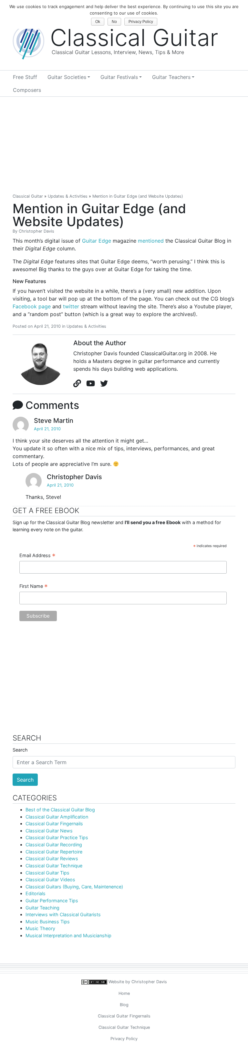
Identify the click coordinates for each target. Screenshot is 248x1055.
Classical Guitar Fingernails (54, 823)
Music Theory (40, 928)
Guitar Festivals (119, 77)
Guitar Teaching (42, 907)
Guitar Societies (66, 77)
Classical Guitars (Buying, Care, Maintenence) (74, 886)
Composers (27, 90)
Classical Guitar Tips (47, 872)
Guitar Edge (96, 240)
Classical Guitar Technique (54, 865)
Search (20, 750)
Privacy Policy (124, 1038)
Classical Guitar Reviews (52, 858)
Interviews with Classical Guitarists (63, 914)
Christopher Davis (36, 231)
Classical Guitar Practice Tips (57, 837)
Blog (124, 1004)
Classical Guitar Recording (54, 844)
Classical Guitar (28, 196)
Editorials (36, 893)
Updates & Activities (68, 196)
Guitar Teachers (171, 77)
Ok (97, 21)
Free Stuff (25, 77)
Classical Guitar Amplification (57, 816)
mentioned (151, 240)
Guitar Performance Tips (52, 900)
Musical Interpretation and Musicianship (68, 935)
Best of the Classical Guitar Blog (60, 809)
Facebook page (32, 306)
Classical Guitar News (49, 830)
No (114, 21)
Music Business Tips (48, 921)
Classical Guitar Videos (50, 879)
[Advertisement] (124, 145)
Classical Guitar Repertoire (54, 851)
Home (124, 993)
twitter (71, 306)
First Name (33, 586)
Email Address (37, 556)
